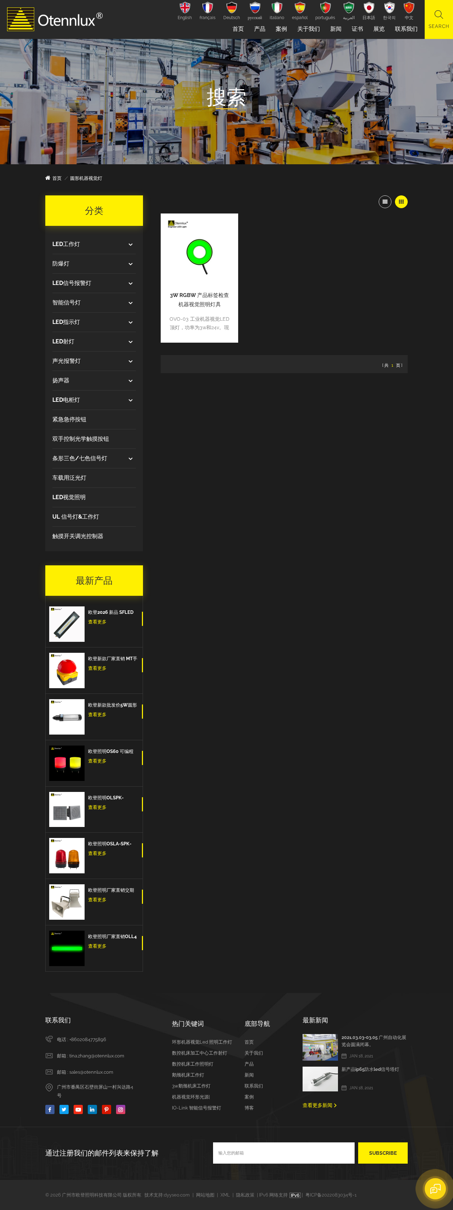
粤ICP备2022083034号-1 (331, 1195)
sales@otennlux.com (91, 1072)
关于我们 (308, 28)
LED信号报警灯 (71, 283)
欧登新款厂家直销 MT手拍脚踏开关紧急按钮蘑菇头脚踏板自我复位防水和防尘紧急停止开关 (112, 659)
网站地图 (205, 1195)
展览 (379, 28)
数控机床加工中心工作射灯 (199, 1053)
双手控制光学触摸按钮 (80, 438)
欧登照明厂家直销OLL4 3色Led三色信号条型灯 (112, 937)
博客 (249, 1108)
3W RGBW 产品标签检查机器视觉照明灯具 (199, 300)
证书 (357, 28)
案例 (281, 28)
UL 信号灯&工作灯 (75, 516)
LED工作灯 (66, 244)
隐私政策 (245, 1195)
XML (225, 1195)
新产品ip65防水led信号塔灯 (370, 1069)
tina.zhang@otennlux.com (96, 1055)
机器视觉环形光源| (191, 1097)
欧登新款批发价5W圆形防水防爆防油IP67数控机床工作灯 (112, 705)
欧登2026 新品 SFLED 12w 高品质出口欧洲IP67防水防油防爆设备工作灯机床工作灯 (111, 613)
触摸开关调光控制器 (77, 536)
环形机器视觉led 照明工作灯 (202, 1042)
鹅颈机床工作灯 (188, 1075)
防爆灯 (60, 263)
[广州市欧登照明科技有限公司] (55, 19)
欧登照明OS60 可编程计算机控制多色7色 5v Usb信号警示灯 (110, 752)
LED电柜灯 (66, 399)
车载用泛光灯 (69, 477)
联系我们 (406, 28)
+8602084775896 (87, 1039)
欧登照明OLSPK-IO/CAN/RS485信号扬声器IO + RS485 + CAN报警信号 (112, 798)
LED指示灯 (66, 322)
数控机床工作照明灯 (192, 1064)
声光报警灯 (66, 361)
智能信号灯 (66, 302)
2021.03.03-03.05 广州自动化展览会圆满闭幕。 (374, 1041)
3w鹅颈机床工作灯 (191, 1086)
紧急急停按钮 (69, 419)
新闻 (336, 28)
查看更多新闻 (317, 1105)
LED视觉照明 (69, 497)
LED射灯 (63, 341)
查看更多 (97, 621)
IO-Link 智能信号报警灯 (196, 1108)
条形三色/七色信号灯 (79, 458)
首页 (238, 28)
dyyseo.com (177, 1195)
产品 (259, 28)
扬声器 (60, 380)
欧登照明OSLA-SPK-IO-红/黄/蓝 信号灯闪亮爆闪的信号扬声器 (111, 844)
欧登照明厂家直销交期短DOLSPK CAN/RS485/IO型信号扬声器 (112, 891)
